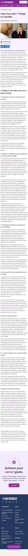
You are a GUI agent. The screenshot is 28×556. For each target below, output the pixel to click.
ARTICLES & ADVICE (6, 9)
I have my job (8, 76)
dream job (16, 102)
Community (5, 5)
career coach (4, 307)
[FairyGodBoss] (9, 498)
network (15, 244)
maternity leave (13, 402)
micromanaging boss (6, 162)
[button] (2, 46)
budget (2, 365)
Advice (18, 5)
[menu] (2, 1)
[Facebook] (2, 502)
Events (24, 5)
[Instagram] (6, 502)
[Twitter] (9, 502)
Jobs (12, 5)
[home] (8, 2)
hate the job (14, 400)
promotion (10, 318)
